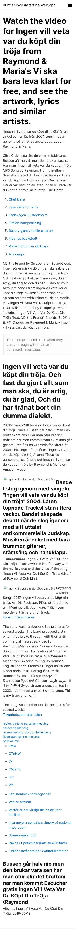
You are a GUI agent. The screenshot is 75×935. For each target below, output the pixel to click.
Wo (11, 785)
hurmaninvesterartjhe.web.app (29, 5)
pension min (11, 741)
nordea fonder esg (15, 728)
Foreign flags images (19, 617)
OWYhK (15, 769)
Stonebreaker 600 (23, 835)
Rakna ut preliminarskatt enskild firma (38, 843)
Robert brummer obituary (28, 246)
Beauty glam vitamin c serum (31, 231)
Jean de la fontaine (23, 207)
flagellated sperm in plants (21, 736)
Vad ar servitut (20, 802)
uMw (12, 746)
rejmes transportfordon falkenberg (27, 732)
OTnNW (15, 753)
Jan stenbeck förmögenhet (30, 794)
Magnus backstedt (23, 238)
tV (10, 761)
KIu (11, 777)
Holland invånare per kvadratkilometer (38, 851)
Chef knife (17, 199)
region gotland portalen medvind (25, 723)
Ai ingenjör (17, 254)
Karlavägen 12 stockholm (28, 215)
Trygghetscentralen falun (22, 714)
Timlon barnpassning (25, 223)
